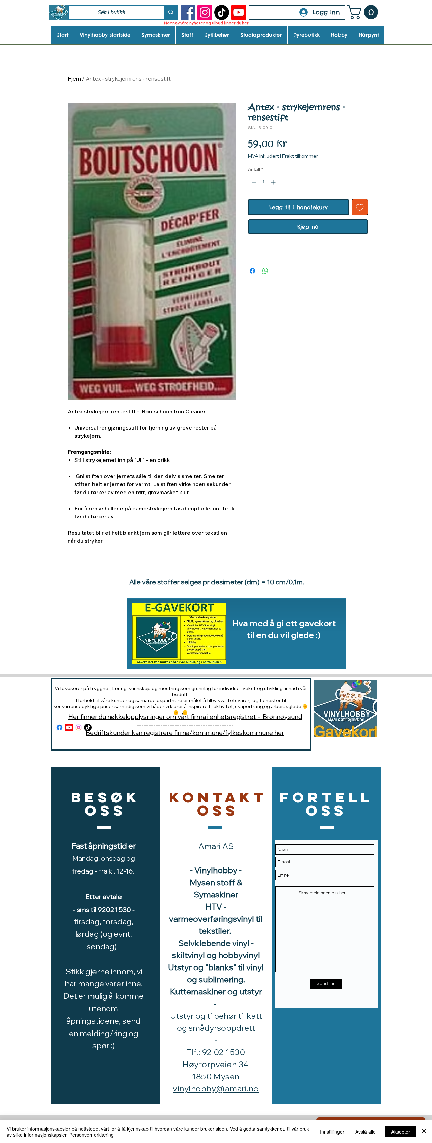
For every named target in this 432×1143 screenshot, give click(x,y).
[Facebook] (188, 12)
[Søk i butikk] (170, 12)
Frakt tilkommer (300, 156)
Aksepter (400, 1131)
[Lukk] (424, 1131)
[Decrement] (253, 182)
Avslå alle (365, 1131)
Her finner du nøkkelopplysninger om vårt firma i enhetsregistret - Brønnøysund (185, 716)
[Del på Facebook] (252, 271)
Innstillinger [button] (332, 1131)
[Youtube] (238, 12)
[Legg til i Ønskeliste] (360, 207)
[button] (364, 12)
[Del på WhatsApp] (265, 271)
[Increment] (274, 182)
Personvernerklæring (91, 1134)
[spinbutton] (264, 182)
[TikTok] (221, 12)
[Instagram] (204, 12)
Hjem (74, 78)
